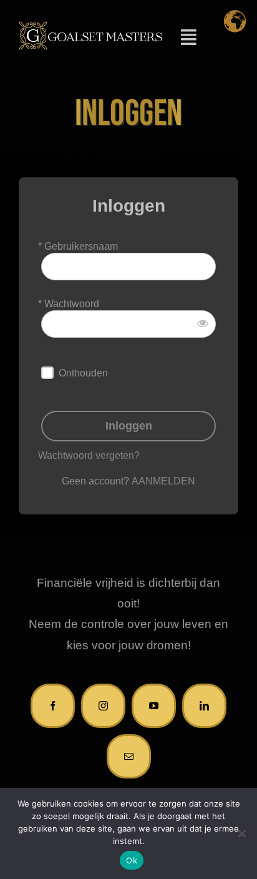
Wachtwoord (71, 303)
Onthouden (83, 373)
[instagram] (103, 706)
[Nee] (241, 833)
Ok (131, 860)
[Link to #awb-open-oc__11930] (188, 37)
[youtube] (154, 706)
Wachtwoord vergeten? (89, 455)
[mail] (129, 756)
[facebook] (53, 706)
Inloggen (128, 426)
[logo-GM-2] (90, 27)
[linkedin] (204, 706)
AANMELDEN (163, 481)
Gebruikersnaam (81, 246)
